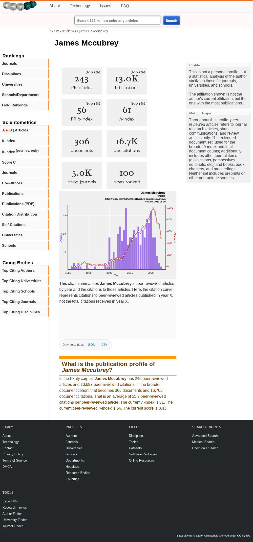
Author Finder (12, 514)
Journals (9, 63)
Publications (12, 193)
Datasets (135, 448)
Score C (9, 162)
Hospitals (72, 466)
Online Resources (141, 460)
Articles (15, 130)
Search (171, 21)
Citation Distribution (19, 214)
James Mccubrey (93, 30)
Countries (72, 479)
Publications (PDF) (18, 204)
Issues (105, 6)
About (54, 6)
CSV (104, 345)
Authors (69, 30)
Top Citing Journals (19, 301)
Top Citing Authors (18, 270)
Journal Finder (12, 526)
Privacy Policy (12, 454)
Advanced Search (205, 436)
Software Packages (143, 454)
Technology (80, 6)
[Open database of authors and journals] (20, 3)
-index (8, 141)
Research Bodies (78, 473)
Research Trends (14, 507)
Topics (133, 442)
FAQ (125, 6)
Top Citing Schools (18, 291)
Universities (12, 84)
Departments (75, 460)
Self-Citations (13, 224)
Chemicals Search (205, 448)
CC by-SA (243, 535)
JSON (91, 345)
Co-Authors (12, 183)
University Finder (14, 520)
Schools (9, 245)
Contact (8, 448)
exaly (54, 30)
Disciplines (11, 74)
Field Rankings (15, 105)
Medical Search (203, 442)
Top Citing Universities (21, 281)
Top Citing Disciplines (21, 312)
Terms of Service (14, 460)
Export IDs (10, 501)
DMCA (7, 466)
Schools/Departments (20, 95)
